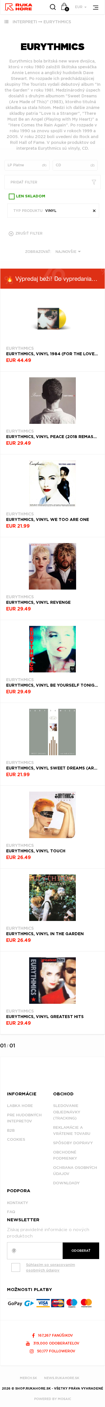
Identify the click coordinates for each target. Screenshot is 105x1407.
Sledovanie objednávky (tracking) (66, 1112)
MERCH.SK (28, 1378)
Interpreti (25, 21)
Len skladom (30, 196)
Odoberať (80, 1251)
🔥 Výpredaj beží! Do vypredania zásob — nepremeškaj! (55, 278)
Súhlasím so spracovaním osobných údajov (50, 1267)
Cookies (16, 1139)
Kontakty (17, 1203)
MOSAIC (64, 1399)
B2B (11, 1130)
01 (3, 1045)
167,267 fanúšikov (55, 1335)
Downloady (66, 1183)
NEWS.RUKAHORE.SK (61, 1378)
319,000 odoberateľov (55, 1343)
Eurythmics (57, 21)
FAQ (11, 1212)
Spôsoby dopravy (73, 1143)
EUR (79, 7)
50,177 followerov (55, 1351)
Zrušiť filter (28, 233)
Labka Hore (20, 1106)
